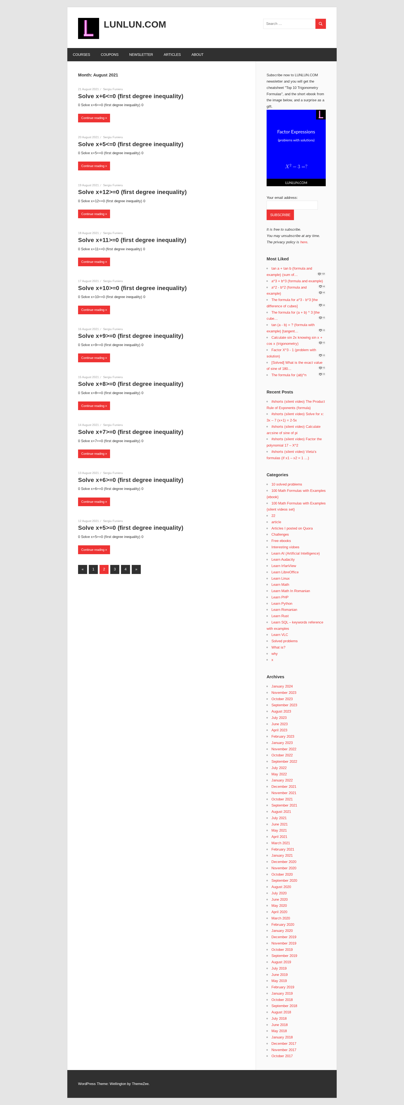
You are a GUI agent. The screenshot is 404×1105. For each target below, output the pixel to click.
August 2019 (281, 962)
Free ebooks (281, 541)
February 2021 (282, 849)
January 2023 (282, 743)
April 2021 (279, 837)
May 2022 (279, 774)
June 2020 (279, 900)
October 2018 (282, 1000)
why (274, 654)
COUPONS (109, 55)
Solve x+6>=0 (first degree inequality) (130, 480)
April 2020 (279, 912)
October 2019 (282, 950)
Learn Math (280, 585)
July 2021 (279, 818)
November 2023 (283, 693)
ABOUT (197, 55)
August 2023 (281, 711)
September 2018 (284, 1006)
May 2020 (279, 906)
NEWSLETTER (141, 55)
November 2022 (283, 749)
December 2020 (283, 862)
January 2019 (282, 993)
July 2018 (279, 1019)
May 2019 (279, 981)
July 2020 (279, 893)
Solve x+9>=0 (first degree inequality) (130, 336)
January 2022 (282, 780)
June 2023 (279, 724)
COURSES (81, 55)
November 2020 (283, 868)
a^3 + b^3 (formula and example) (297, 281)
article (276, 522)
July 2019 (279, 968)
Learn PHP (279, 597)
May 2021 (279, 830)
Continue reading (92, 118)
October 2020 (282, 874)
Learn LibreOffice (285, 572)
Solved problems (284, 641)
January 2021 (282, 855)
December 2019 (283, 937)
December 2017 (283, 1044)
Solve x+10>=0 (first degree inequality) (132, 288)
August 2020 (281, 887)
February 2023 (282, 736)
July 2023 (279, 718)
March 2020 (280, 918)
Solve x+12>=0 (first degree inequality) (132, 192)
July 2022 (279, 768)
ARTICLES (172, 55)
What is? (278, 647)
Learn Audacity (283, 560)
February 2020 (282, 925)
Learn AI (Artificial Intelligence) (295, 553)
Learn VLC (279, 635)
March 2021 (280, 843)
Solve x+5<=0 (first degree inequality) (130, 144)
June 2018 (279, 1025)
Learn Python (281, 604)
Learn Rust (280, 616)
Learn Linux (280, 579)
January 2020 (282, 931)
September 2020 (284, 881)
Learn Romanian (284, 610)
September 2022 (284, 762)
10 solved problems (286, 484)
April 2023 (279, 730)
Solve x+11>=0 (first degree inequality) (132, 240)
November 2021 (283, 793)
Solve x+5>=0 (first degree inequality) (130, 527)
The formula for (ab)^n (288, 375)
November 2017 (283, 1050)
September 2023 (284, 705)
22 (273, 516)
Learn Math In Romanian (290, 591)
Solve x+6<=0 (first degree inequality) (130, 96)
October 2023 (282, 699)
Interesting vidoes (285, 547)
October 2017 (282, 1056)
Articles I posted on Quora (292, 528)
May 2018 (279, 1031)
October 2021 (282, 799)
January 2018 (282, 1037)
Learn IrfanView (283, 566)
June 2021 (279, 824)
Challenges (280, 534)
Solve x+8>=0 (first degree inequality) (130, 384)
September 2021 (284, 805)
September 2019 (284, 956)
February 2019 (282, 987)
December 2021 (283, 787)
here (303, 242)
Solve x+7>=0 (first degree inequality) (130, 432)
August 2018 (281, 1012)
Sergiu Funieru (113, 89)
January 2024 (282, 686)
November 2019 (283, 943)
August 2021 (281, 812)
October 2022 (282, 755)
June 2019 (279, 975)
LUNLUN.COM (135, 24)
